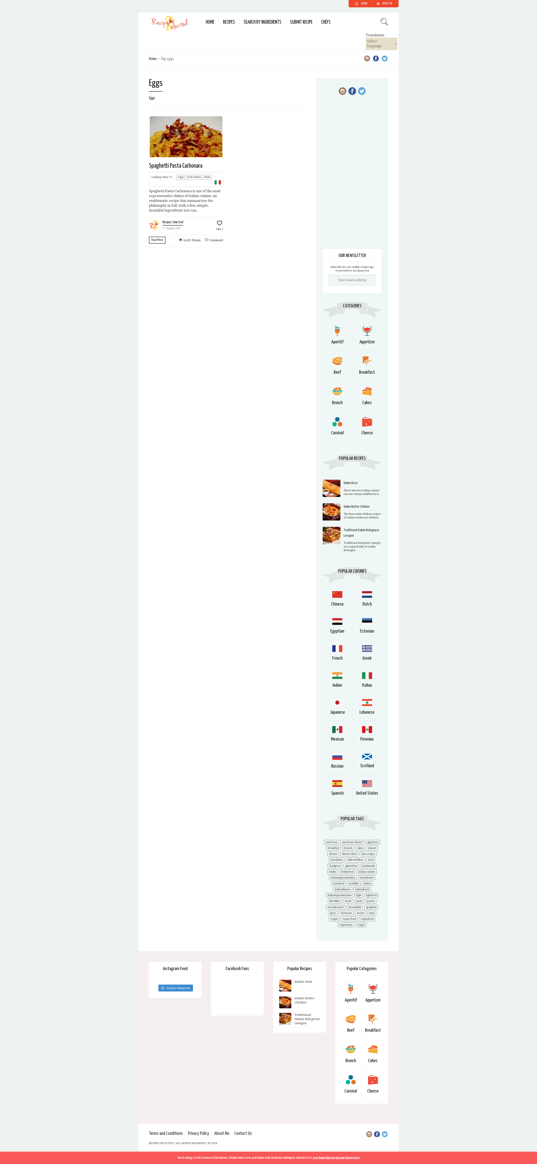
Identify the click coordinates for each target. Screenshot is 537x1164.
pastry (371, 901)
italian (367, 883)
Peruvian (367, 739)
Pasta (207, 177)
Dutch (367, 604)
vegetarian (345, 924)
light (358, 895)
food (371, 859)
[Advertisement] (352, 173)
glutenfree (351, 865)
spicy (333, 913)
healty (332, 871)
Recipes (229, 22)
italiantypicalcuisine (339, 895)
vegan (334, 918)
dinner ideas (349, 854)
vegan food (349, 918)
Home (210, 22)
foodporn (335, 865)
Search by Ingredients (262, 22)
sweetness (346, 913)
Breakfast (367, 372)
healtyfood (347, 871)
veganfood (367, 918)
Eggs (181, 177)
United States (367, 793)
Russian (337, 766)
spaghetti (371, 907)
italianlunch (362, 889)
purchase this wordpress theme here (336, 1157)
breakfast (333, 848)
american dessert (352, 842)
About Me (221, 1133)
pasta (359, 901)
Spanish (337, 793)
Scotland (367, 765)
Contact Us (243, 1133)
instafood (338, 883)
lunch (348, 901)
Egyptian (337, 631)
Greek (366, 658)
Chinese (337, 604)
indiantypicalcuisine (343, 877)
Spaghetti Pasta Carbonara (175, 166)
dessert (372, 848)
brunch (348, 848)
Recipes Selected (173, 222)
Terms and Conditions (166, 1133)
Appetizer (367, 342)
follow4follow (355, 859)
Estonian (367, 631)
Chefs (326, 22)
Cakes (367, 402)
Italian (367, 685)
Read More (157, 239)
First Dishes (194, 177)
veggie (361, 924)
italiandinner (343, 889)
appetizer (372, 842)
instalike (354, 883)
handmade (368, 865)
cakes (360, 848)
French (337, 658)
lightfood (371, 895)
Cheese (367, 433)
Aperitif (337, 342)
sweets (360, 913)
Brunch (337, 402)
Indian (337, 685)
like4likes (335, 901)
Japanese (337, 712)
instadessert (367, 877)
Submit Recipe (301, 22)
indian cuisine (366, 871)
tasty (371, 913)
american (331, 842)
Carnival (337, 433)
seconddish (354, 907)
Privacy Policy (198, 1133)
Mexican (337, 739)
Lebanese (367, 712)
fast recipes (368, 854)
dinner (333, 854)
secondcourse (336, 907)
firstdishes (337, 859)
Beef (337, 372)
